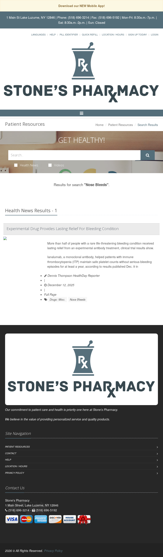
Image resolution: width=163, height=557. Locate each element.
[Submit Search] (148, 155)
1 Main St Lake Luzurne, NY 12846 (30, 17)
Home (100, 125)
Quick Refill (90, 34)
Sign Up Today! (137, 34)
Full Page (50, 294)
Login (154, 34)
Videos (59, 165)
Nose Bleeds (78, 299)
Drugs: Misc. (57, 299)
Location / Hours (113, 34)
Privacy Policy (14, 472)
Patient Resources (120, 125)
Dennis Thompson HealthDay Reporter (73, 275)
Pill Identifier (69, 34)
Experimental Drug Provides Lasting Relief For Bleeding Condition (63, 228)
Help (53, 34)
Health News (29, 165)
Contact (10, 453)
